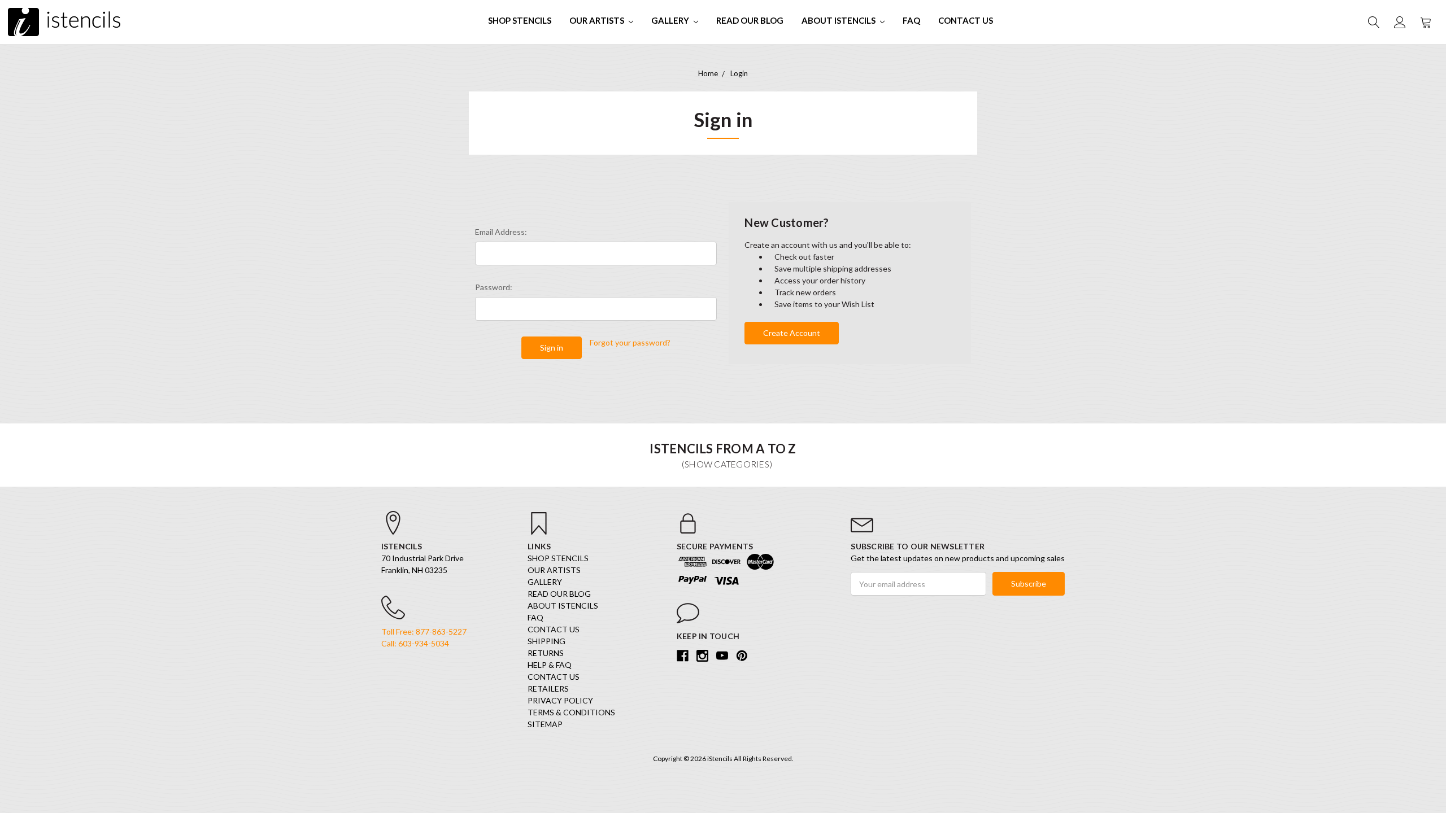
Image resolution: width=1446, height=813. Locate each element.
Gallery (671, 20)
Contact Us (965, 20)
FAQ (911, 20)
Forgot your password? (630, 342)
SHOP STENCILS (519, 20)
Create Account (791, 333)
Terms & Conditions (571, 712)
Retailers (548, 688)
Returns (546, 653)
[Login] (1399, 22)
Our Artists (597, 20)
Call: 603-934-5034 (415, 643)
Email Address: (501, 232)
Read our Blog (749, 20)
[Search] (1373, 22)
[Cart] (1425, 22)
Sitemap (545, 724)
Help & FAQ (550, 665)
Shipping (546, 641)
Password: (493, 287)
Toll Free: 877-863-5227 (424, 631)
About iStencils (839, 20)
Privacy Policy (560, 700)
